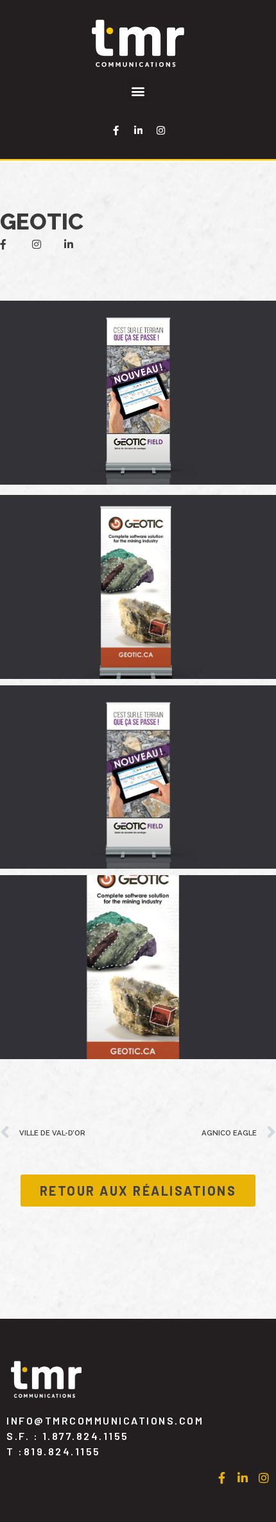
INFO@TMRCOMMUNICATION (104, 1420)
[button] (138, 90)
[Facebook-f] (115, 130)
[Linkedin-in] (138, 130)
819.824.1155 (62, 1451)
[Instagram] (160, 130)
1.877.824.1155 (85, 1436)
